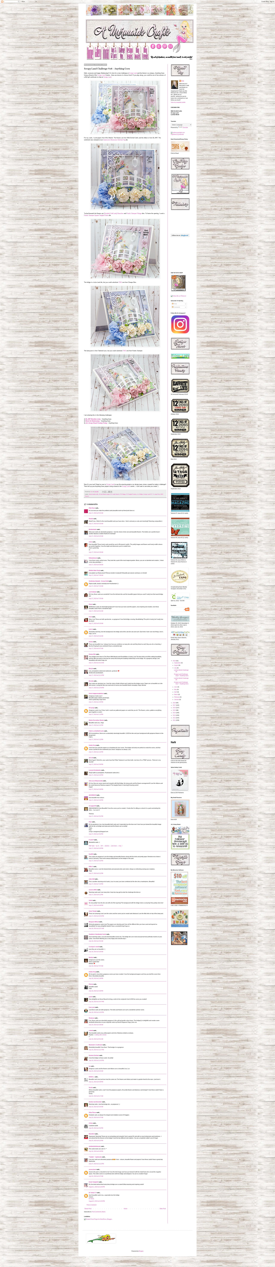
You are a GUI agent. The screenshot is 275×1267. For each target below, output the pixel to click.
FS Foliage (123, 494)
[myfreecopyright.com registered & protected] (180, 134)
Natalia (91, 518)
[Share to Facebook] (109, 492)
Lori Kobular (92, 592)
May (175, 689)
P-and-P (91, 840)
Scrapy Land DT (147, 494)
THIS (120, 282)
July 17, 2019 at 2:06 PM (96, 764)
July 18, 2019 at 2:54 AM (96, 941)
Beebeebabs (93, 529)
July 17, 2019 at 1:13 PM (96, 714)
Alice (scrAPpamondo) (96, 781)
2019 (174, 660)
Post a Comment (91, 1205)
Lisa (182, 81)
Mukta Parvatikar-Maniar (96, 720)
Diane (90, 604)
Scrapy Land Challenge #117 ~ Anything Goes (181, 682)
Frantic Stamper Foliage (134, 213)
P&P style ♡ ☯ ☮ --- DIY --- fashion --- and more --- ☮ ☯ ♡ (106, 846)
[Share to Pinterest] (111, 492)
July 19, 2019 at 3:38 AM (96, 1024)
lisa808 (91, 854)
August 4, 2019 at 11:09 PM (97, 1201)
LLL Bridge (140, 494)
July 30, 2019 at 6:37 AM (96, 1176)
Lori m (91, 629)
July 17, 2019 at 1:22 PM (96, 739)
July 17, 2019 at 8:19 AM (96, 623)
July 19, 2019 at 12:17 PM (96, 1050)
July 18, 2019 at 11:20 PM (96, 1012)
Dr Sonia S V (92, 1192)
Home (125, 1208)
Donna (91, 641)
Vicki (90, 617)
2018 (174, 702)
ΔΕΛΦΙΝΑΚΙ (92, 795)
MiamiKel (92, 1134)
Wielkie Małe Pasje (94, 570)
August (176, 665)
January (176, 699)
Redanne (91, 1018)
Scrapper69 (92, 806)
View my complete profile (178, 102)
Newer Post (88, 1208)
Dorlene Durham (94, 1055)
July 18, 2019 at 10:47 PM (96, 1001)
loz (90, 1066)
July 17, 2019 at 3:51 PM (96, 816)
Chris (90, 542)
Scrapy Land (133, 73)
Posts (175, 304)
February (177, 697)
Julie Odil (91, 879)
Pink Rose (92, 508)
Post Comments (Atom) (98, 1212)
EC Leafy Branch (114, 494)
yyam (90, 996)
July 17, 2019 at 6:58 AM (96, 564)
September (177, 663)
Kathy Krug (92, 745)
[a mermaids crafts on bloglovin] (180, 236)
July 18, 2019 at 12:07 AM (96, 928)
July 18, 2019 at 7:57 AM (96, 966)
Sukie (90, 900)
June (175, 687)
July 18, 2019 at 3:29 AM (96, 951)
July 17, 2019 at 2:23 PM (96, 775)
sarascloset (92, 1169)
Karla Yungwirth (94, 1182)
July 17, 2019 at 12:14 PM (96, 675)
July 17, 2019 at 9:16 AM (96, 636)
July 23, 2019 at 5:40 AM (96, 1106)
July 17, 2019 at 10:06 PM (96, 916)
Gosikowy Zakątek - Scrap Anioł (98, 581)
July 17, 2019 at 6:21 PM (96, 873)
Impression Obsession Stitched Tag (114, 140)
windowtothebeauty (95, 1146)
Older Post (163, 1208)
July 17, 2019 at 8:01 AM (96, 611)
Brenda (91, 681)
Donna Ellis (92, 654)
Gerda (91, 1087)
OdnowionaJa (93, 558)
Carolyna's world (94, 946)
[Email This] (103, 492)
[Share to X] (107, 492)
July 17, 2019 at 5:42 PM (96, 861)
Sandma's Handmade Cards (97, 934)
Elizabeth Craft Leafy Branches (113, 213)
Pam (90, 822)
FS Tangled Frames (131, 494)
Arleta (91, 1123)
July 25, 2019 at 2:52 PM (96, 1128)
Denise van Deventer (95, 1102)
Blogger (141, 1251)
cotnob (91, 1030)
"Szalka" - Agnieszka (95, 1157)
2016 (174, 707)
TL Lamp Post (156, 494)
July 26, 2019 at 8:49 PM (96, 1151)
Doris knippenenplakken (96, 693)
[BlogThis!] (105, 492)
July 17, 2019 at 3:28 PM (96, 789)
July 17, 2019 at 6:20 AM (96, 536)
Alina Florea (92, 1112)
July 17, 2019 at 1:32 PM (96, 752)
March (176, 694)
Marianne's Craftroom (95, 1045)
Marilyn (91, 957)
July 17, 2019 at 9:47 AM (96, 648)
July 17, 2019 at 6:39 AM (96, 552)
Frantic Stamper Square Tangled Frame (96, 215)
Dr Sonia (91, 1198)
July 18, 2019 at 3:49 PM (96, 991)
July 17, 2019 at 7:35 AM (96, 598)
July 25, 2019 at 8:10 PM (96, 1140)
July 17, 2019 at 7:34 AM (96, 586)
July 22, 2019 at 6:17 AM (96, 1096)
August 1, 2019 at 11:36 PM (97, 1187)
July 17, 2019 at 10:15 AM (96, 663)
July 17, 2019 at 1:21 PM (96, 725)
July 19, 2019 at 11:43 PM (96, 1060)
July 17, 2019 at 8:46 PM (96, 905)
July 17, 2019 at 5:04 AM (96, 513)
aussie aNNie (93, 890)
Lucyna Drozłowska (95, 770)
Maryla (91, 668)
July (175, 668)
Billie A (91, 866)
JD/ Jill (91, 758)
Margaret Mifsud (94, 922)
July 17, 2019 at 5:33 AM (96, 523)
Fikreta (91, 984)
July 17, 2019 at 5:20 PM (96, 848)
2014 (174, 712)
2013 (174, 715)
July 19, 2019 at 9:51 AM (96, 1039)
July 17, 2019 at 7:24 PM (96, 884)
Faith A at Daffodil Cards (96, 731)
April (175, 692)
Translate (185, 127)
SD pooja (91, 708)
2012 (174, 718)
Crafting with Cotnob (100, 1035)
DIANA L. (91, 1077)
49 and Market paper (104, 494)
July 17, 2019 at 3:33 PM (96, 800)
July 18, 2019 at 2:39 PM (96, 978)
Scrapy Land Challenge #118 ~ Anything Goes (181, 674)
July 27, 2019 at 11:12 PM (96, 1164)
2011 (174, 720)
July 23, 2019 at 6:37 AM (96, 1117)
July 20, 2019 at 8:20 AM (96, 1071)
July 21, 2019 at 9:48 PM (96, 1082)
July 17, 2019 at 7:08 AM (96, 575)
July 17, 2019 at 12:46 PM (96, 687)
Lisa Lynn (92, 1007)
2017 (174, 705)
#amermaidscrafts (93, 494)
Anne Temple (93, 911)
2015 (174, 710)
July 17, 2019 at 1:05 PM (96, 702)
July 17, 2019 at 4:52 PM (96, 834)
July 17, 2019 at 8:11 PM (96, 894)
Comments (176, 307)
